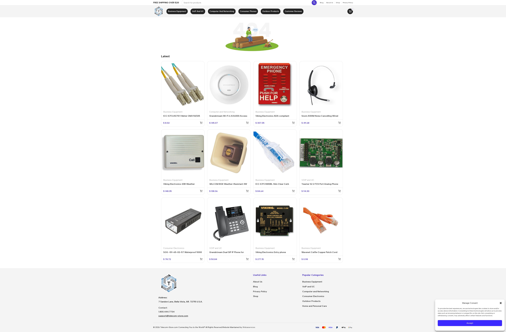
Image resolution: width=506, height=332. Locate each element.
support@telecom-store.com (173, 316)
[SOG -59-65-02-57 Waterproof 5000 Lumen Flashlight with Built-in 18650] (183, 221)
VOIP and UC (307, 180)
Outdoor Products (311, 301)
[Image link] (168, 283)
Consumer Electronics (173, 248)
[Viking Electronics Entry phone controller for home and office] (275, 221)
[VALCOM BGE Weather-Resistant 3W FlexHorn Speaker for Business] (229, 153)
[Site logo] (158, 11)
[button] (500, 303)
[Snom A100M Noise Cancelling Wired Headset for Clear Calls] (321, 84)
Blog (255, 286)
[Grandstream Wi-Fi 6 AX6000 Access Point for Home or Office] (229, 84)
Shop (255, 296)
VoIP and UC (308, 286)
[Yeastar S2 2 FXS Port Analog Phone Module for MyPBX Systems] (321, 153)
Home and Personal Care (314, 306)
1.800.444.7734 (166, 311)
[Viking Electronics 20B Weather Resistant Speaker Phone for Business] (183, 153)
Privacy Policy (260, 291)
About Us (257, 281)
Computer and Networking (222, 112)
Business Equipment (173, 112)
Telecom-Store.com (169, 327)
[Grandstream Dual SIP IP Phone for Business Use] (229, 221)
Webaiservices (249, 327)
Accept (470, 323)
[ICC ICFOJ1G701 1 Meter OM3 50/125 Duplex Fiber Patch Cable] (183, 84)
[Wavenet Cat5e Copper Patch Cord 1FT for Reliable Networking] (321, 221)
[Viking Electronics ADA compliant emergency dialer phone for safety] (275, 84)
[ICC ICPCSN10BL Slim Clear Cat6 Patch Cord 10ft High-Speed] (275, 153)
